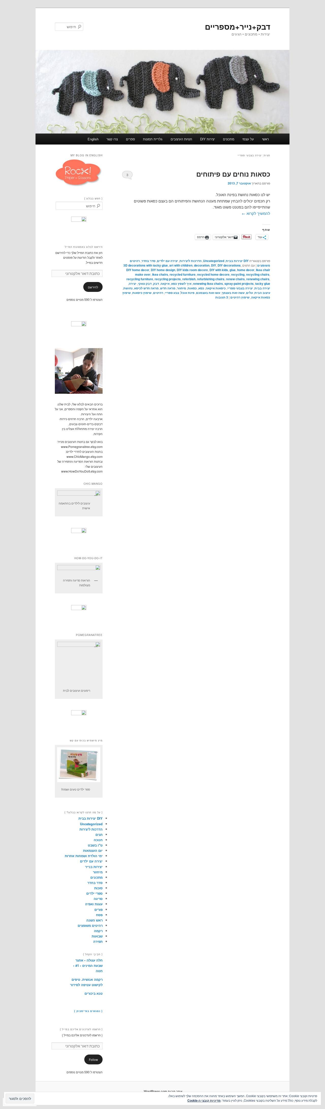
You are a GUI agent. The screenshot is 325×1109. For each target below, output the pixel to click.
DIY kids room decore (192, 270)
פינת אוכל (187, 292)
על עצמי (248, 139)
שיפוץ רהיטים (240, 297)
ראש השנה (94, 920)
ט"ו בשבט (95, 845)
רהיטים (158, 292)
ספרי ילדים (94, 893)
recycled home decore (213, 274)
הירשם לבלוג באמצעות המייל (84, 247)
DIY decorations (229, 265)
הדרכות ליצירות (191, 260)
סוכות (98, 888)
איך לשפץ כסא (181, 283)
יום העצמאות (93, 850)
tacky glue (262, 283)
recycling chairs (257, 274)
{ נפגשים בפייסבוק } (88, 1011)
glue (233, 270)
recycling (238, 274)
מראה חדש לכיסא (146, 288)
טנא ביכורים (94, 993)
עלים (249, 292)
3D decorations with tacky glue (145, 265)
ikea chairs (160, 274)
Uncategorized (213, 260)
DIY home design (163, 270)
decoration (201, 265)
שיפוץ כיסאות (142, 292)
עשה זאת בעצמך (233, 292)
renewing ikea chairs (208, 283)
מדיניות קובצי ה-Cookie (204, 1100)
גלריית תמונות (152, 139)
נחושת (128, 288)
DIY (213, 265)
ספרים (130, 139)
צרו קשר (112, 139)
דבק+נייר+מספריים (237, 26)
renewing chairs (257, 279)
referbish (189, 279)
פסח (99, 914)
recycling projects (168, 279)
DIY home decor (137, 270)
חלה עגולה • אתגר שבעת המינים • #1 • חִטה (88, 965)
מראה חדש (167, 288)
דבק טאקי (145, 283)
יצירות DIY (207, 139)
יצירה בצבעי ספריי (240, 288)
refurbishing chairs (210, 279)
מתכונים (228, 139)
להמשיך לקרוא (256, 213)
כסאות (192, 288)
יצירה (132, 283)
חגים (99, 834)
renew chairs (235, 279)
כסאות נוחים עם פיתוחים (233, 174)
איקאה (165, 283)
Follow (93, 1059)
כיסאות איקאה (216, 288)
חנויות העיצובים (181, 139)
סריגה (98, 898)
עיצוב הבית (262, 292)
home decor (245, 270)
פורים (98, 909)
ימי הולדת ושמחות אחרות (84, 855)
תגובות (221, 297)
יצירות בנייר (94, 866)
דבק (156, 283)
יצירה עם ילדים (167, 260)
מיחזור (181, 288)
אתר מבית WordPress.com (163, 1091)
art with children (180, 265)
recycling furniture (139, 279)
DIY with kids (218, 270)
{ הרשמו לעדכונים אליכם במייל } (81, 1029)
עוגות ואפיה (94, 903)
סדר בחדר (148, 260)
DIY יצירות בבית (237, 260)
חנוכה (98, 839)
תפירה (98, 941)
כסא (201, 288)
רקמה (98, 930)
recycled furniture (183, 274)
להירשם (93, 287)
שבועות (97, 936)
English (93, 139)
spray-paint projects (239, 283)
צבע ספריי (172, 292)
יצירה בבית (262, 288)
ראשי (265, 139)
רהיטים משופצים (90, 925)
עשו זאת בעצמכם (208, 292)
